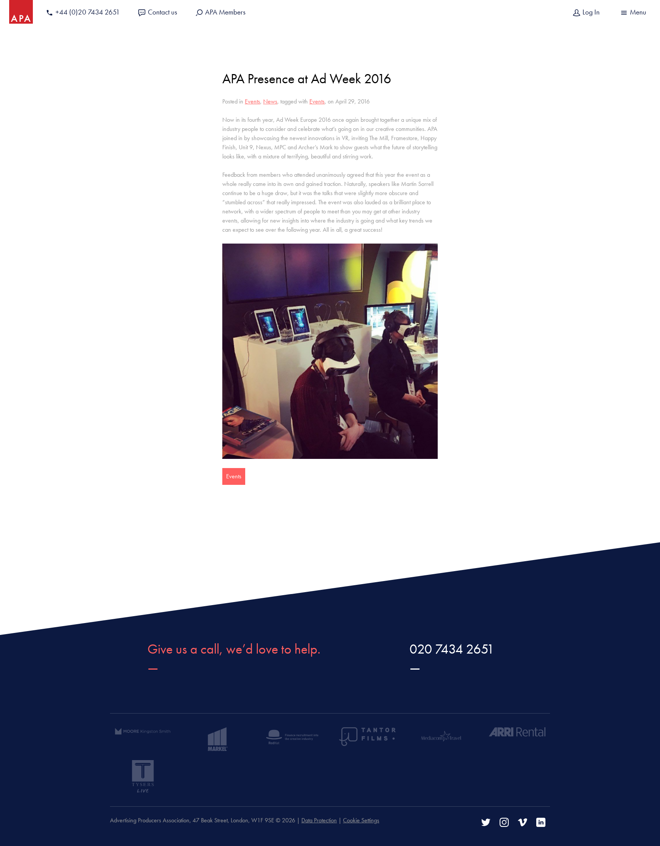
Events (252, 101)
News (270, 101)
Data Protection (319, 820)
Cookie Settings (361, 820)
